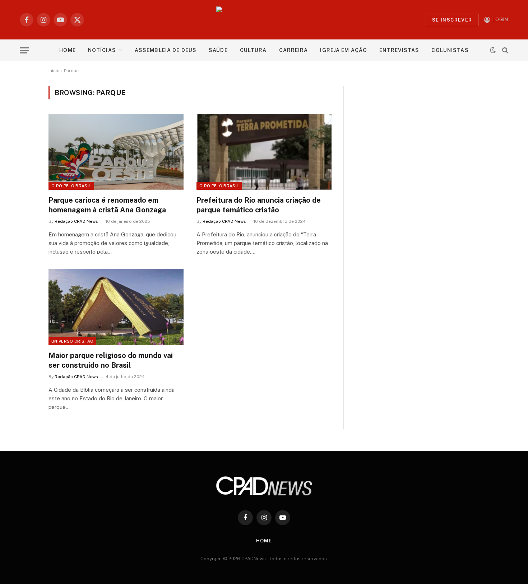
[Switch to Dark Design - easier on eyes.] (492, 50)
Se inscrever (452, 20)
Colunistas (449, 50)
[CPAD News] (264, 20)
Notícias (102, 50)
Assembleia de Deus (165, 50)
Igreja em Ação (343, 50)
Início (54, 70)
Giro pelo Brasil (71, 186)
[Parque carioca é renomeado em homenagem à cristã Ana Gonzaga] (116, 152)
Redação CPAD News (76, 221)
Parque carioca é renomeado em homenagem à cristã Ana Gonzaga (107, 205)
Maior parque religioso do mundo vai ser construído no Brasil (110, 360)
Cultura (253, 50)
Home (67, 50)
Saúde (218, 50)
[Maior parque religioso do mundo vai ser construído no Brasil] (116, 307)
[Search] (504, 50)
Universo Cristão (72, 341)
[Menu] (24, 50)
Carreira (293, 50)
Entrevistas (399, 50)
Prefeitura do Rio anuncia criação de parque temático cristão (258, 205)
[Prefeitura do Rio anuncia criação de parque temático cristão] (264, 152)
